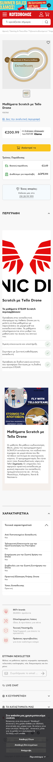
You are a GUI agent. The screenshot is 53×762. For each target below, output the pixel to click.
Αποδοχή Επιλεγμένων (26, 745)
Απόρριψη (26, 750)
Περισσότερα (36, 756)
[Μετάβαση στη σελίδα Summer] (26, 5)
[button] (26, 213)
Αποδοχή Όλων (26, 739)
